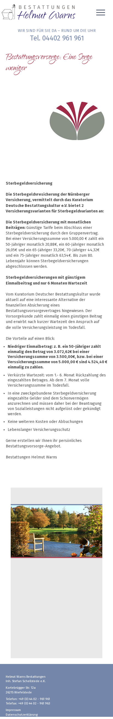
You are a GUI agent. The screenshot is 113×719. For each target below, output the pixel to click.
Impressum (13, 710)
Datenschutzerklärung (22, 715)
